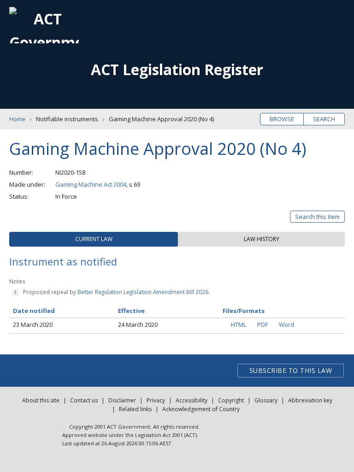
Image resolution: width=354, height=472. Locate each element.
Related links (135, 409)
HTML (238, 324)
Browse (282, 119)
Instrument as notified (63, 261)
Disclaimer (122, 400)
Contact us (84, 400)
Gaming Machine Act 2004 (90, 184)
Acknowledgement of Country (201, 409)
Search (324, 119)
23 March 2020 (33, 324)
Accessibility (191, 400)
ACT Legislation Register (177, 69)
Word (286, 324)
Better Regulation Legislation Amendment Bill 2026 (142, 291)
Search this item (317, 216)
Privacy (156, 400)
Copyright (231, 400)
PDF (262, 324)
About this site (40, 400)
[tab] (93, 239)
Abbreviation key (310, 400)
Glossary (265, 400)
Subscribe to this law (290, 370)
